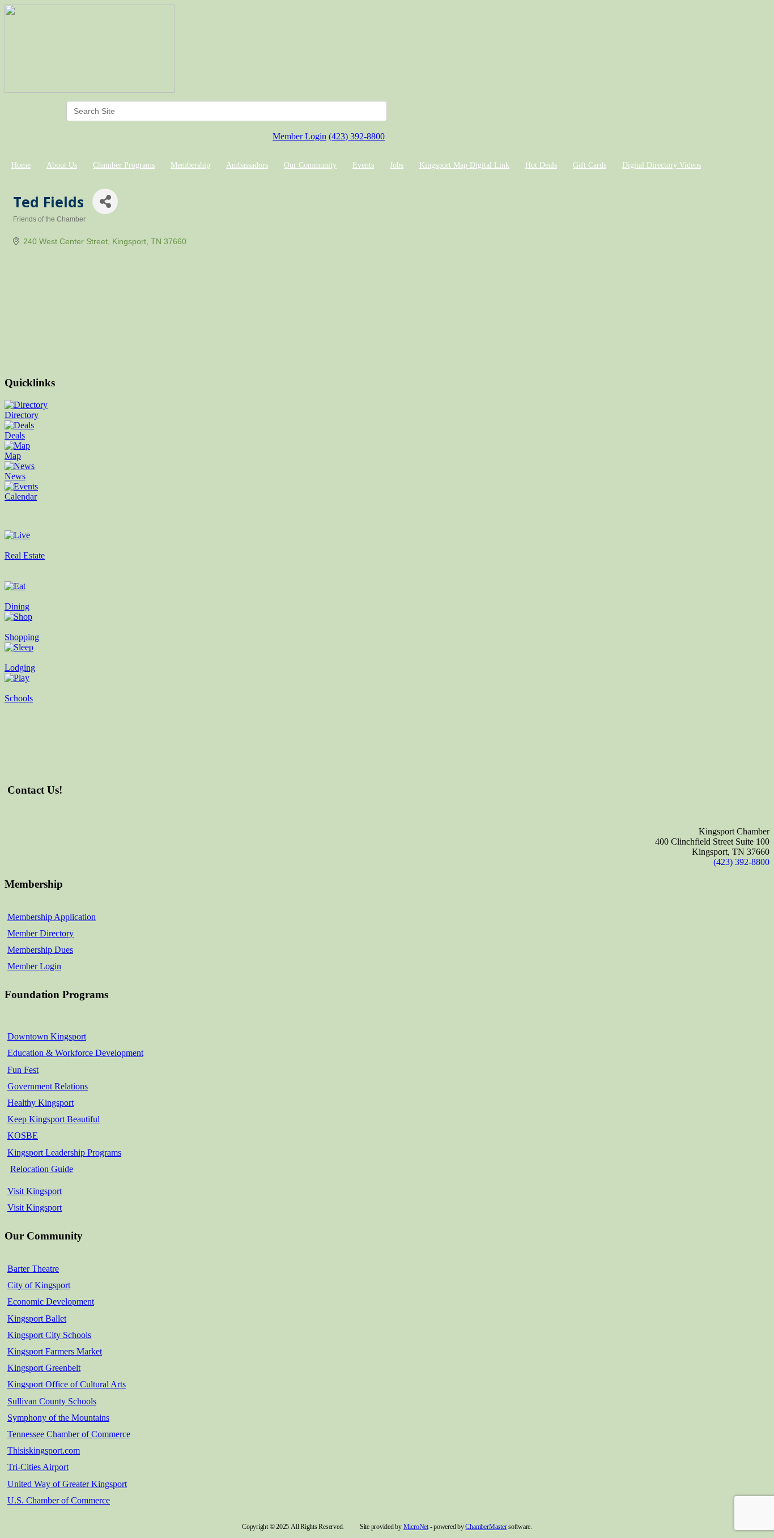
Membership (190, 165)
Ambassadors (247, 165)
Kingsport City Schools (49, 1335)
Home (21, 165)
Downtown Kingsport (46, 1036)
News (15, 476)
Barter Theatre (33, 1268)
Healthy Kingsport (40, 1102)
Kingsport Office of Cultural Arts (66, 1384)
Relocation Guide (41, 1169)
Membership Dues (40, 950)
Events (363, 165)
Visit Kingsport (34, 1191)
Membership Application (51, 917)
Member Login (299, 136)
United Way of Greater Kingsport (67, 1484)
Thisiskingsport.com (43, 1450)
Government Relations (47, 1086)
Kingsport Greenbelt (43, 1368)
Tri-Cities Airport (38, 1467)
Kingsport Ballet (36, 1318)
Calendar (21, 496)
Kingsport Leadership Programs (64, 1152)
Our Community (310, 165)
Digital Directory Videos (661, 165)
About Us (61, 165)
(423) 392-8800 (357, 136)
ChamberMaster (486, 1527)
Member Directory (40, 933)
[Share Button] (105, 201)
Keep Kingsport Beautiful (53, 1119)
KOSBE (22, 1135)
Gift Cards (589, 165)
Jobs (396, 165)
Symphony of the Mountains (58, 1417)
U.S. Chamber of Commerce (58, 1500)
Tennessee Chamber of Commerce (68, 1434)
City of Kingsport (38, 1285)
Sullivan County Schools (51, 1401)
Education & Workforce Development (75, 1053)
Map (13, 456)
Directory (22, 415)
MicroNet (415, 1527)
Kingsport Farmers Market (54, 1351)
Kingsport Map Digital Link (464, 165)
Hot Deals (541, 165)
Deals (15, 435)
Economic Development (50, 1301)
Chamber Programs (124, 165)
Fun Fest (23, 1070)
